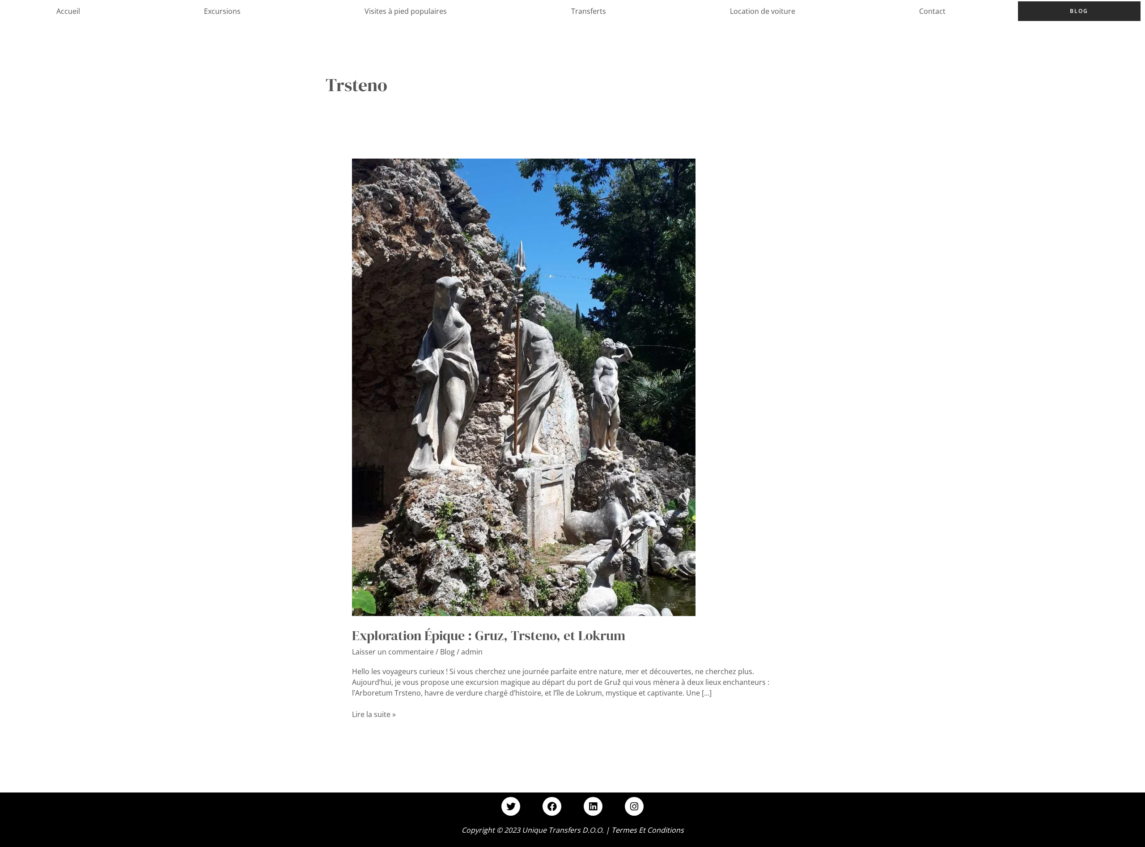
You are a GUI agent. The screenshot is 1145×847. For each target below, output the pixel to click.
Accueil (68, 11)
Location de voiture (762, 11)
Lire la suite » (374, 714)
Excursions (222, 11)
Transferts (588, 11)
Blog (1079, 11)
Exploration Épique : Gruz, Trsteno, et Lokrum (488, 635)
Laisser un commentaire (393, 652)
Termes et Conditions (647, 830)
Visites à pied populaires (406, 11)
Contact (932, 11)
